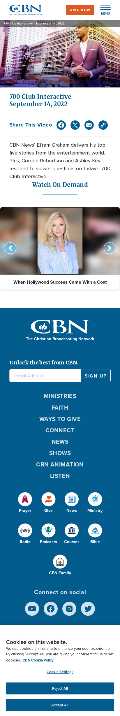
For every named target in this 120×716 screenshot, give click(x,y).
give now (80, 10)
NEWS (60, 441)
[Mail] (89, 125)
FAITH (60, 407)
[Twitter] (75, 125)
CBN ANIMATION (60, 464)
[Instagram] (69, 609)
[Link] (103, 125)
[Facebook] (61, 125)
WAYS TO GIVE (60, 419)
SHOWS (60, 453)
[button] (102, 10)
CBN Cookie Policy (38, 660)
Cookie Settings (60, 672)
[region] (60, 670)
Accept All (59, 705)
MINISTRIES (60, 396)
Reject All (60, 688)
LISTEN (60, 475)
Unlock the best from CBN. (43, 362)
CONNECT (60, 430)
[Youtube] (32, 609)
